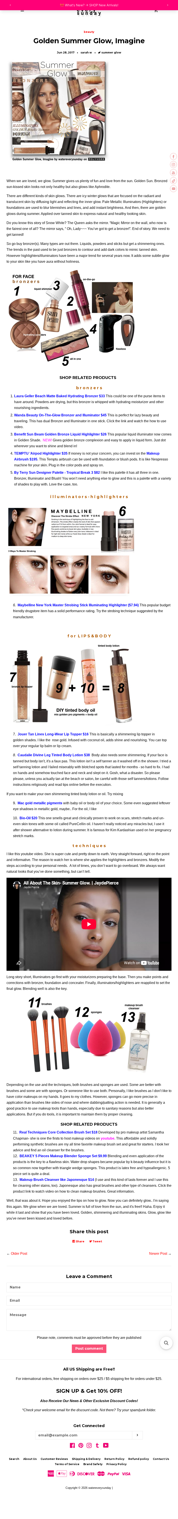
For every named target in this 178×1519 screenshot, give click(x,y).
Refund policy (138, 1459)
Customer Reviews (54, 1459)
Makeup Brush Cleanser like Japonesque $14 (57, 1180)
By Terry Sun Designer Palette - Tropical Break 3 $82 (57, 472)
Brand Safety (92, 1464)
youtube (107, 1138)
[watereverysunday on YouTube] (106, 1446)
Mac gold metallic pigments (40, 803)
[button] (166, 1343)
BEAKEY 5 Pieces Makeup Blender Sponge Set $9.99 (63, 1156)
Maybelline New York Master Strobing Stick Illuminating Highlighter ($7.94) (78, 605)
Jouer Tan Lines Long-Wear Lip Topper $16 (53, 734)
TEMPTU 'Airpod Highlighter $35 (41, 453)
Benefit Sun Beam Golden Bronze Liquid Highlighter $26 (60, 434)
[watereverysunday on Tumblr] (97, 1446)
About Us (30, 1459)
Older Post (19, 1253)
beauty (89, 31)
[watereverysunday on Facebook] (72, 1446)
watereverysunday (99, 1487)
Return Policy (114, 1459)
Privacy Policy (116, 1464)
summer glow (111, 52)
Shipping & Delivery (86, 1459)
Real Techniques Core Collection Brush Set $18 (58, 1132)
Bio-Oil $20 (28, 818)
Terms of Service (67, 1464)
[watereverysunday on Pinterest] (81, 1446)
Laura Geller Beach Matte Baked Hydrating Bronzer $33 (59, 396)
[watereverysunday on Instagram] (89, 1446)
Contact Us (161, 1459)
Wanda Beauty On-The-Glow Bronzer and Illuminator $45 (60, 415)
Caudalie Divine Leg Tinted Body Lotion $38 (54, 755)
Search (14, 1459)
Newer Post (158, 1253)
